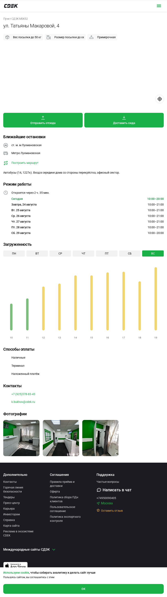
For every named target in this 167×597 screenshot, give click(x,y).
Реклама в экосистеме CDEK (18, 533)
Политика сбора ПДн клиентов (64, 499)
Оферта (55, 491)
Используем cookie (16, 572)
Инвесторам (11, 514)
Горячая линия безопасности (13, 489)
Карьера (9, 508)
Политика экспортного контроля (65, 518)
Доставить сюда (124, 123)
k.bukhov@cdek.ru (23, 401)
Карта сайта (11, 525)
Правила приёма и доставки (62, 483)
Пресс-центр (11, 503)
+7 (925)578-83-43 (23, 394)
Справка (9, 520)
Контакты (10, 481)
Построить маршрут (24, 162)
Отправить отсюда (43, 123)
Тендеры (9, 497)
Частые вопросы (108, 481)
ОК (83, 588)
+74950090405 (106, 498)
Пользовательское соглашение (62, 509)
